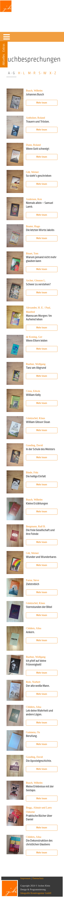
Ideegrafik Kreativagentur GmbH (35, 893)
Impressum (25, 878)
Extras (3, 48)
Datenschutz (37, 878)
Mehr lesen (41, 102)
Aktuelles (3, 59)
